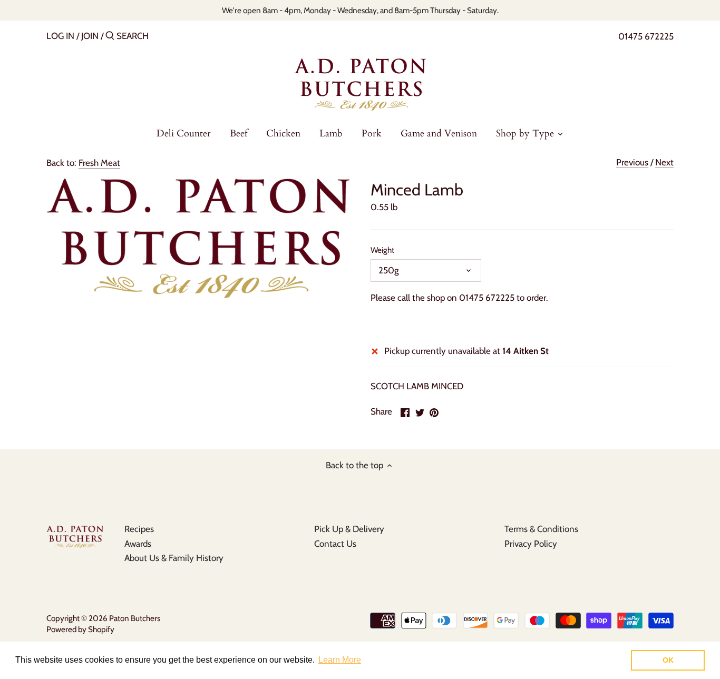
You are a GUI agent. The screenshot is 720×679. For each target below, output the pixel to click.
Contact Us (335, 543)
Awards (137, 543)
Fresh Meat (99, 163)
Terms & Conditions (541, 529)
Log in (60, 36)
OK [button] (668, 660)
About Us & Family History (173, 558)
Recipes (139, 529)
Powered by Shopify (80, 629)
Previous (632, 162)
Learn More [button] (339, 659)
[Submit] (109, 36)
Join (90, 36)
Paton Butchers (134, 618)
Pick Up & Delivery (349, 529)
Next (664, 162)
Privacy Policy (530, 543)
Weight (382, 250)
